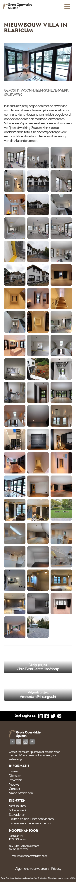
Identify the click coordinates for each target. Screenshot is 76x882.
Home (13, 771)
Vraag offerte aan (21, 793)
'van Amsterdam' (40, 878)
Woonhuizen (32, 90)
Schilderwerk (56, 90)
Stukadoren (17, 814)
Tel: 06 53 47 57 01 (18, 849)
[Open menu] (67, 6)
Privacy (56, 868)
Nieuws (14, 784)
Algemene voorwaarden (32, 868)
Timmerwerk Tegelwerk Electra (30, 823)
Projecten (15, 780)
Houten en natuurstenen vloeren (31, 819)
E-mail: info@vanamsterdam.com (28, 856)
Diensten (15, 776)
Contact (14, 789)
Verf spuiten (17, 806)
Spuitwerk (13, 95)
